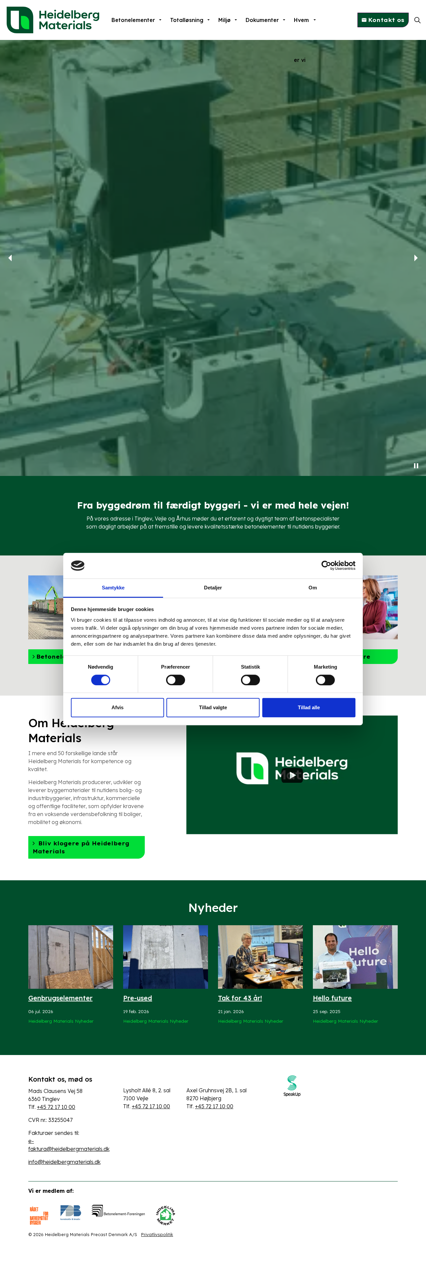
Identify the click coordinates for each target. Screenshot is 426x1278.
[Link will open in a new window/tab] (292, 1086)
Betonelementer (133, 20)
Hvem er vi (301, 28)
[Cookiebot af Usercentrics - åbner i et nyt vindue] (326, 566)
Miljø (224, 20)
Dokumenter (262, 20)
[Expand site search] (417, 20)
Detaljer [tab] (213, 587)
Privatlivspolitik (157, 1234)
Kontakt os (386, 20)
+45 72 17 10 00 (56, 1107)
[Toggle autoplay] (416, 466)
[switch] (175, 680)
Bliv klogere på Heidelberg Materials (81, 847)
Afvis (117, 707)
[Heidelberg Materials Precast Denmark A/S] (53, 20)
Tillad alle (309, 707)
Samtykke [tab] (113, 587)
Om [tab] (313, 587)
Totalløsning (186, 20)
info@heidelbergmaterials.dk (64, 1162)
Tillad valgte (213, 707)
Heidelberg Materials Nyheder (61, 1021)
